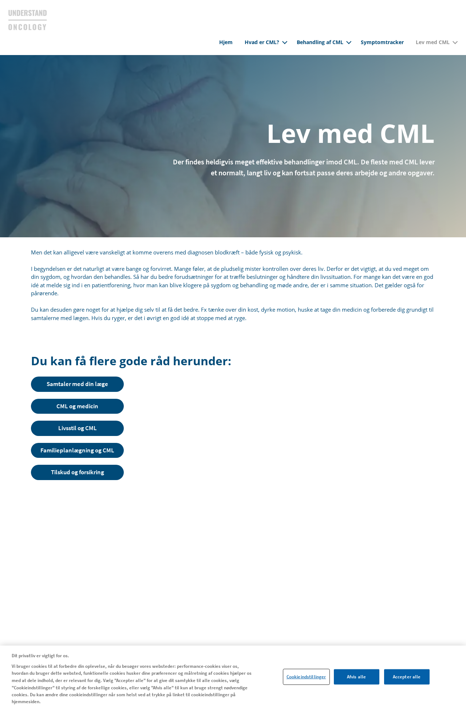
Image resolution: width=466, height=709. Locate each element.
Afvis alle (356, 677)
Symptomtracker (382, 42)
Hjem (226, 42)
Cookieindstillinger (306, 677)
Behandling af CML (320, 42)
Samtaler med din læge (77, 384)
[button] (284, 41)
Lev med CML (433, 42)
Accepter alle (407, 677)
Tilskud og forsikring (77, 472)
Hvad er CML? (262, 42)
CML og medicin (77, 406)
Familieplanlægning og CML (77, 450)
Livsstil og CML (77, 428)
